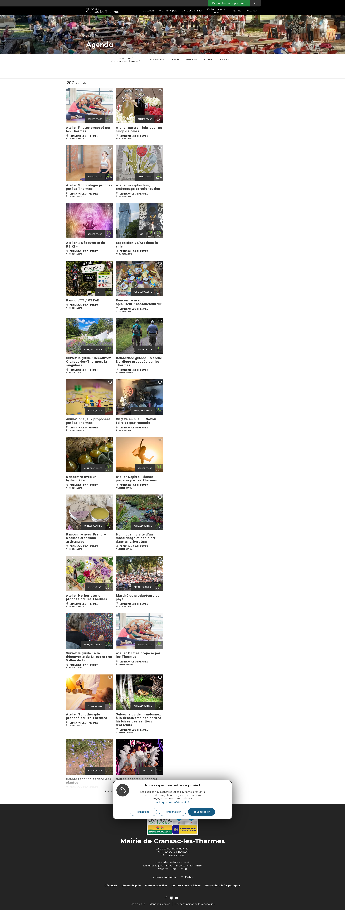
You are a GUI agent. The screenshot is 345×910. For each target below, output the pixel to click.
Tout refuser (143, 811)
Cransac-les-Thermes (103, 10)
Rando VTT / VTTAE (82, 300)
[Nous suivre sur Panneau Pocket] (171, 898)
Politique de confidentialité (172, 802)
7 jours (208, 59)
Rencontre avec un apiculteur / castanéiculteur (139, 302)
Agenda (236, 10)
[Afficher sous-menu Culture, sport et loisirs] (228, 10)
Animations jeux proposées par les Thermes (88, 421)
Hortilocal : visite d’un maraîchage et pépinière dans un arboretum (136, 538)
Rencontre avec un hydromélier (81, 478)
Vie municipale (168, 10)
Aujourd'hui (156, 59)
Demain (175, 59)
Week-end (191, 59)
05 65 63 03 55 (175, 855)
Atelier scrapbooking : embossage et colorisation (138, 187)
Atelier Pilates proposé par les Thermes (88, 129)
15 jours (224, 59)
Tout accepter (202, 811)
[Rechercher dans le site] (255, 3)
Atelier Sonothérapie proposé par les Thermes (86, 716)
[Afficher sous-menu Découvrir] (156, 10)
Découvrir (149, 10)
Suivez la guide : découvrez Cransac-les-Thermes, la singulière (88, 361)
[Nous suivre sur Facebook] (166, 898)
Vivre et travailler (192, 10)
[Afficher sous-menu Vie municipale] (178, 10)
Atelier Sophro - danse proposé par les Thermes (136, 478)
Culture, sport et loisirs (217, 11)
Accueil (90, 36)
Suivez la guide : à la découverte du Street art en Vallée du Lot (89, 656)
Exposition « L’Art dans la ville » (137, 244)
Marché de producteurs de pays (138, 597)
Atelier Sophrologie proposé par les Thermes (89, 187)
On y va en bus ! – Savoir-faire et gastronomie (137, 421)
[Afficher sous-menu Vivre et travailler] (203, 10)
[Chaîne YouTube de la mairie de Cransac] (176, 898)
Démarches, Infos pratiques (229, 3)
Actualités (252, 10)
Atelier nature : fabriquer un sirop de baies (139, 129)
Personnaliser (173, 811)
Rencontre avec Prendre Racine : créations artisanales (86, 538)
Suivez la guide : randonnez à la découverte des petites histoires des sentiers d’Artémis (138, 719)
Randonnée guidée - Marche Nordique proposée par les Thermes (139, 361)
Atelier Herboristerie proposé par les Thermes (86, 597)
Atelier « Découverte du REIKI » (85, 244)
